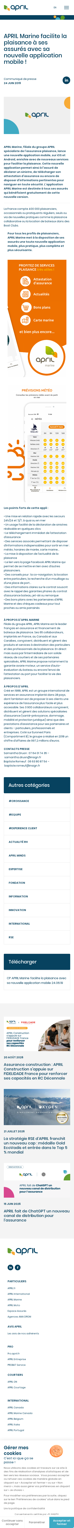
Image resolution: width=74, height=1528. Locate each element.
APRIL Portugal (16, 1430)
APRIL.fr (12, 1288)
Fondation (17, 883)
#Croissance (19, 801)
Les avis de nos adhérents (23, 1333)
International (19, 924)
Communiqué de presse (20, 79)
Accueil (16, 8)
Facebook (17, 1267)
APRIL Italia (14, 1424)
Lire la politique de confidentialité (24, 1508)
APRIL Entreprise (17, 1359)
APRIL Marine (15, 1299)
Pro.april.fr (14, 1353)
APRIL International (19, 1294)
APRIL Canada (16, 1407)
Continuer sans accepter (12, 1522)
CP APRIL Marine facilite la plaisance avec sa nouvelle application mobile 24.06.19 (36, 980)
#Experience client (23, 828)
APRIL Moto (14, 1305)
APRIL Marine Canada (20, 1413)
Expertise (16, 869)
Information (18, 896)
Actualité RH (18, 842)
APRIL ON (12, 1381)
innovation (17, 910)
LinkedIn (66, 80)
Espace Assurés (17, 1311)
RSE (11, 937)
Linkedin (10, 1267)
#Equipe (15, 815)
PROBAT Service (17, 1365)
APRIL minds (17, 855)
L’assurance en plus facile (23, 1251)
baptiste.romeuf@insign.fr (22, 766)
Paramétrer (37, 1522)
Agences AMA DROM (19, 1316)
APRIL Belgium (15, 1418)
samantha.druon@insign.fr (22, 757)
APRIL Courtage (17, 1387)
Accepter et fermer (61, 1522)
